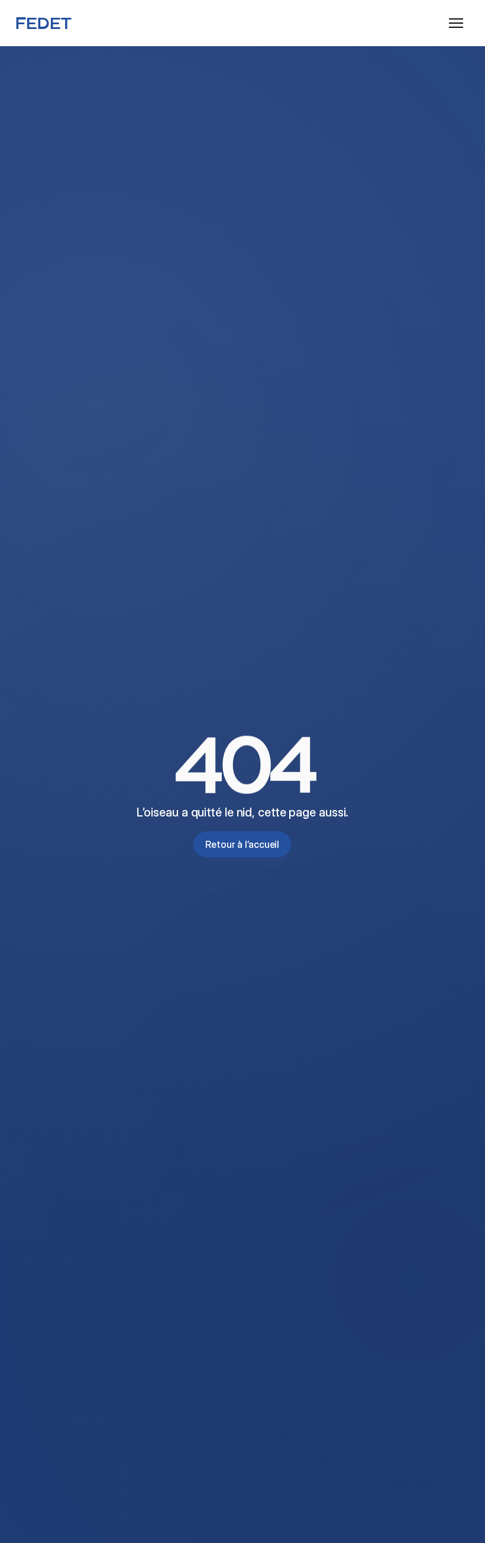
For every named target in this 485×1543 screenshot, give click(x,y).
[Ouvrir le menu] (456, 23)
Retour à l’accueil (242, 844)
